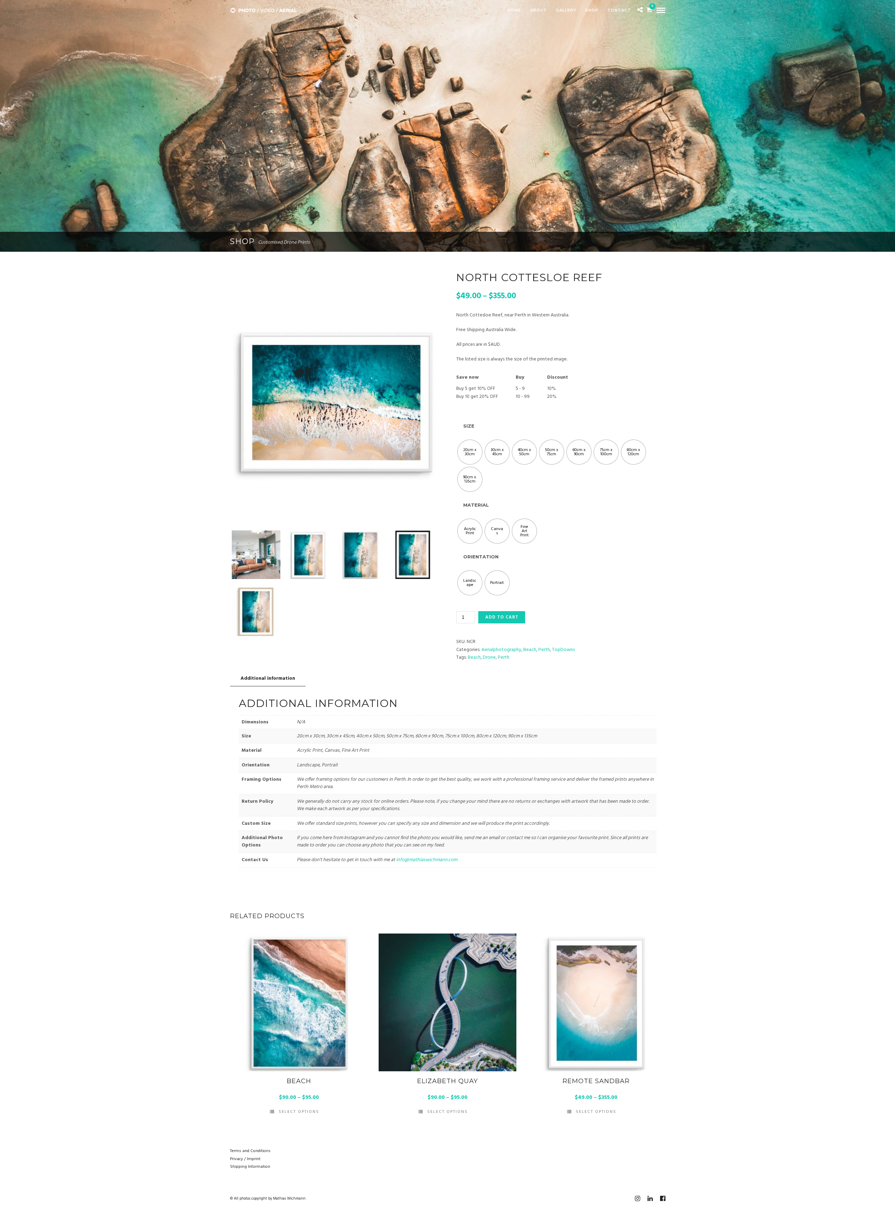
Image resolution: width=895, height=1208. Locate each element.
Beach (529, 650)
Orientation (481, 556)
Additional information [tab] (268, 678)
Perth (544, 650)
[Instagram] (637, 1198)
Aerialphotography (501, 650)
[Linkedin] (650, 1198)
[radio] (470, 452)
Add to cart (501, 617)
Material (476, 505)
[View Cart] (649, 11)
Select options (299, 1112)
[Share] (640, 11)
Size (468, 426)
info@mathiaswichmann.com (426, 860)
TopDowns (563, 650)
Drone (489, 657)
